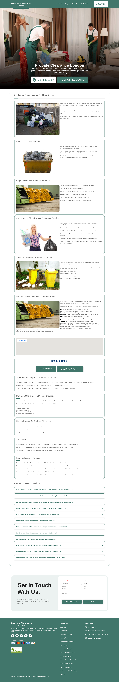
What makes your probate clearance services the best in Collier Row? (37, 514)
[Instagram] (21, 635)
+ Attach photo (71, 601)
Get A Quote (101, 4)
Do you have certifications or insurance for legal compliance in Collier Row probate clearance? (45, 502)
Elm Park (62, 313)
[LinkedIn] (26, 635)
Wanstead (63, 318)
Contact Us (84, 4)
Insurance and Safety (66, 656)
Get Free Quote (45, 368)
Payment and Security (66, 663)
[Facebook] (12, 635)
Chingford (63, 314)
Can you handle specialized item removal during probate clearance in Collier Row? (41, 526)
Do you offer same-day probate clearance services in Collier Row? (36, 539)
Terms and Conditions (66, 634)
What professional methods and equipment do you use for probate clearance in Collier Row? (44, 489)
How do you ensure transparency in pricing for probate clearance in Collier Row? (41, 557)
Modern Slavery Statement (68, 660)
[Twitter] (17, 635)
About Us (74, 4)
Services (59, 4)
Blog (66, 4)
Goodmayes (63, 319)
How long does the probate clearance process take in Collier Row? (36, 533)
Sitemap (62, 674)
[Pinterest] (30, 635)
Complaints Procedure (66, 649)
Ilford (61, 316)
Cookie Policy (64, 645)
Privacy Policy (64, 638)
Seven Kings (63, 321)
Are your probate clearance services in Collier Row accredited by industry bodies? (41, 496)
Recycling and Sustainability (68, 671)
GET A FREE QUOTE (73, 80)
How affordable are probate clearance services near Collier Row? (36, 520)
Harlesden (63, 309)
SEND (93, 601)
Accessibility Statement (67, 641)
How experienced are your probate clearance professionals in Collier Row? (39, 551)
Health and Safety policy (67, 652)
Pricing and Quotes (65, 667)
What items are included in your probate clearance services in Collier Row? (39, 545)
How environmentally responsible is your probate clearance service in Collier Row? (41, 508)
